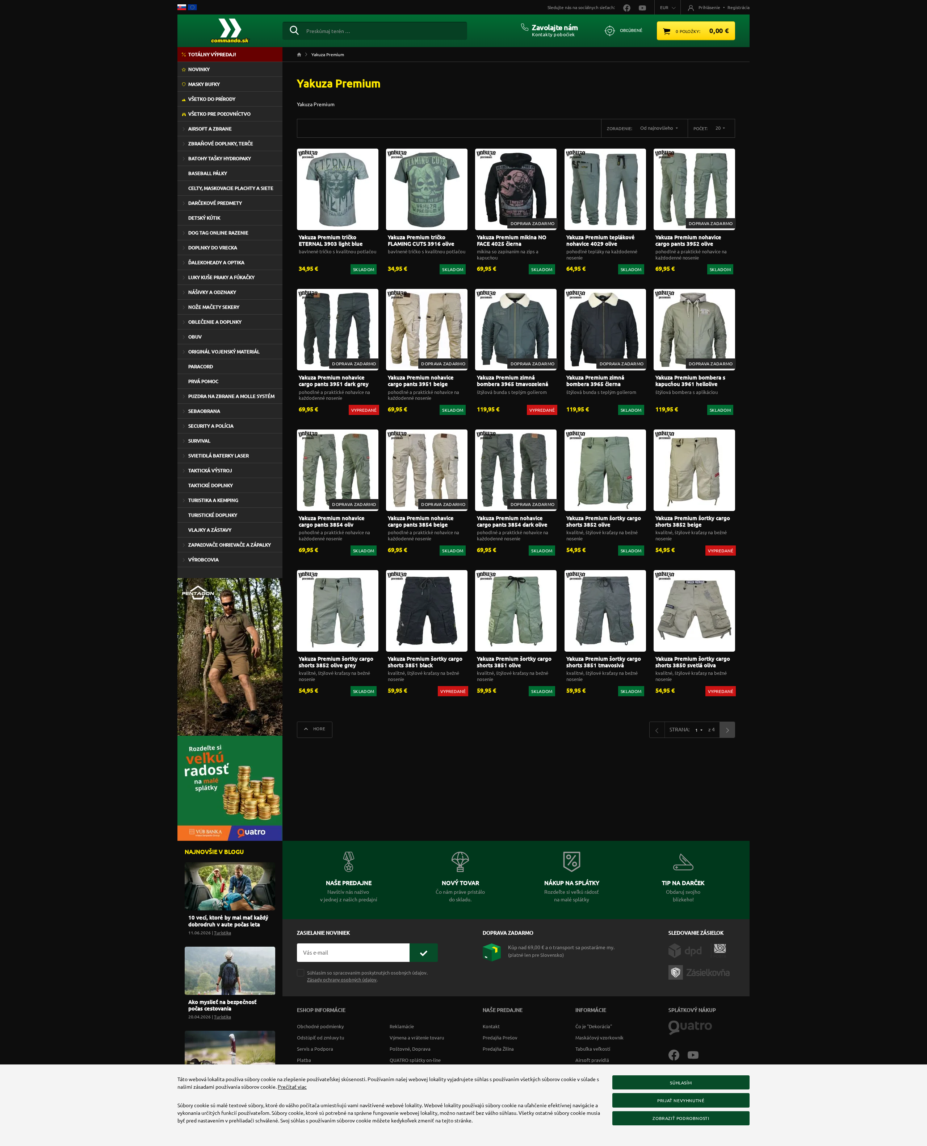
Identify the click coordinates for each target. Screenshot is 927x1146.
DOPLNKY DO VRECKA (212, 247)
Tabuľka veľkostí (592, 1049)
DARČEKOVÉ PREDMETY (215, 203)
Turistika (222, 932)
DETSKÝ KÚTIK (204, 218)
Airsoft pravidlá (592, 1060)
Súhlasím (681, 1082)
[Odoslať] (424, 952)
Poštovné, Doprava (410, 1049)
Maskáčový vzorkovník (599, 1037)
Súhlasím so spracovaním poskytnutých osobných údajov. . (367, 976)
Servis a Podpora (315, 1049)
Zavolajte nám (555, 27)
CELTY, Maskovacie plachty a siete (230, 188)
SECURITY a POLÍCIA (211, 426)
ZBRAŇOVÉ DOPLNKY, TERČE (220, 143)
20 (719, 128)
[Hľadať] (294, 29)
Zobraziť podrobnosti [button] (681, 1118)
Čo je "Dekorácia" (593, 1026)
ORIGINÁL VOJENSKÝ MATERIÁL (224, 351)
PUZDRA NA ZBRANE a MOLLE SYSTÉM (231, 396)
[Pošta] (718, 950)
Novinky (199, 69)
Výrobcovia (203, 559)
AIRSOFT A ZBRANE (210, 128)
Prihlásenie (709, 7)
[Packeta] (700, 971)
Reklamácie (402, 1026)
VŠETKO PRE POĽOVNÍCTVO (219, 114)
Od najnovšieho (657, 128)
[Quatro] (690, 1027)
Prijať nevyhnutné (680, 1100)
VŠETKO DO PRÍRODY (211, 99)
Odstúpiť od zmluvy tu (320, 1037)
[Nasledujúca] (727, 730)
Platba (304, 1060)
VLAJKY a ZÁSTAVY (209, 530)
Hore (319, 728)
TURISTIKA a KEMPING (213, 500)
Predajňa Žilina (498, 1049)
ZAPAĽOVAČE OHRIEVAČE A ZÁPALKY (229, 544)
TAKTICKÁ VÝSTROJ (210, 470)
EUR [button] (664, 7)
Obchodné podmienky (320, 1026)
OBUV (195, 336)
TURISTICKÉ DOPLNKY (212, 515)
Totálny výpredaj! (212, 54)
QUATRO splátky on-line (415, 1060)
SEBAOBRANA (204, 411)
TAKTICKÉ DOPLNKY (210, 485)
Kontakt (491, 1026)
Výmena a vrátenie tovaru (417, 1037)
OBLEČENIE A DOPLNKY (215, 322)
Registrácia (738, 7)
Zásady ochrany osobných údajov (342, 979)
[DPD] (689, 950)
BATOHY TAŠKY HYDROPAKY (219, 158)
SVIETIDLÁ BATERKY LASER (218, 455)
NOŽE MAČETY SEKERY (213, 307)
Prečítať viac (292, 1086)
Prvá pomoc (203, 381)
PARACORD (200, 366)
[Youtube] (697, 1054)
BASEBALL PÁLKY (207, 173)
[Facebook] (678, 1054)
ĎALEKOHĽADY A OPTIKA (216, 262)
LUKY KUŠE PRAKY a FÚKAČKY (221, 277)
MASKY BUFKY (204, 84)
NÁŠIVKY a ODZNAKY (212, 292)
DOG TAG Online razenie (218, 232)
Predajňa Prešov (500, 1037)
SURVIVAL (199, 440)
